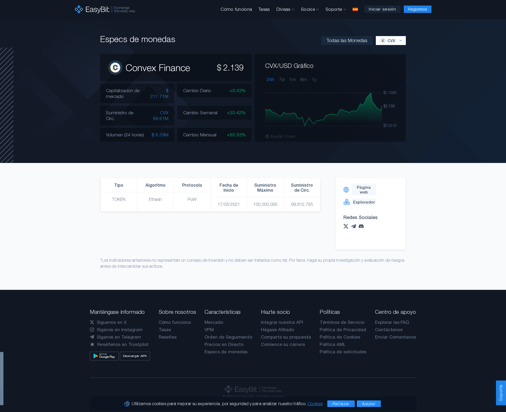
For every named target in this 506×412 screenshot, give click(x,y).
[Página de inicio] (105, 9)
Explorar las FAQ (392, 322)
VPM (209, 329)
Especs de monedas (226, 351)
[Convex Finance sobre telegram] (355, 226)
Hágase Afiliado (277, 329)
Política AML (333, 344)
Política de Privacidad (343, 329)
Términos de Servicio (342, 322)
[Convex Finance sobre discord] (362, 226)
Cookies (315, 403)
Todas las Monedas (347, 40)
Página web (364, 189)
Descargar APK (135, 356)
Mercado (214, 322)
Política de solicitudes (343, 351)
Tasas (264, 9)
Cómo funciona (236, 9)
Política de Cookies (340, 337)
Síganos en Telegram (119, 337)
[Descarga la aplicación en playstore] (104, 356)
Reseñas (168, 337)
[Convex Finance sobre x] (347, 226)
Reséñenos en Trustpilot (123, 344)
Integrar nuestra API (282, 322)
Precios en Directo (224, 344)
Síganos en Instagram (120, 329)
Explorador (364, 202)
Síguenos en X (111, 322)
